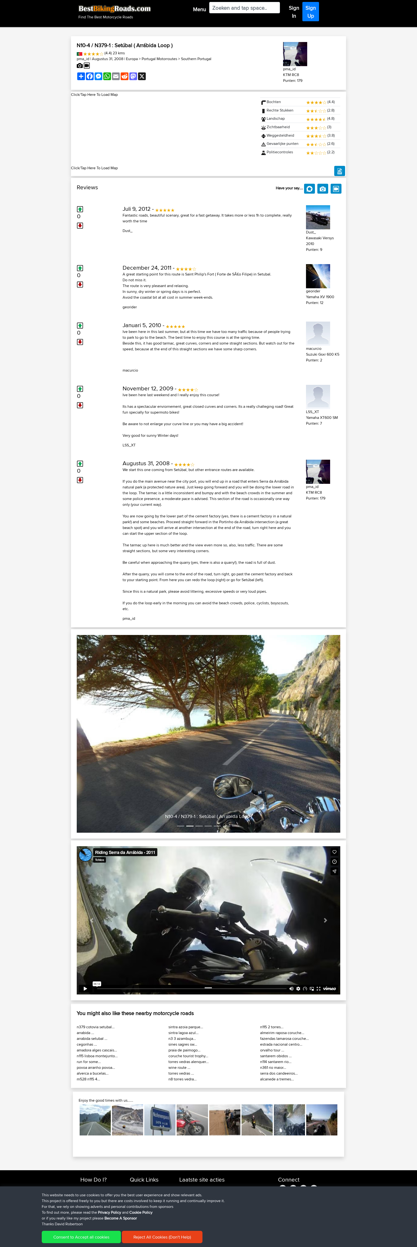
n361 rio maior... (273, 1018)
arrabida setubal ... (92, 989)
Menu (199, 9)
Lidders (185, 1144)
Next (344, 1070)
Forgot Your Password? (98, 1155)
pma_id (83, 59)
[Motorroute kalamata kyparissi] (289, 1070)
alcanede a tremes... (277, 1029)
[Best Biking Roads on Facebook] (282, 1138)
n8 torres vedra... (182, 1029)
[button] (96, 709)
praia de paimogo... (184, 1000)
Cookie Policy (141, 1212)
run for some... (89, 1012)
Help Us (136, 1167)
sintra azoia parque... (185, 977)
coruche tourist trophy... (188, 1006)
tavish (184, 1161)
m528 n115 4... (88, 1029)
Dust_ (127, 230)
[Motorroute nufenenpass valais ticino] (159, 1070)
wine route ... (179, 1018)
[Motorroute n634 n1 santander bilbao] (95, 1070)
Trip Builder (139, 1149)
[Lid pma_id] (295, 53)
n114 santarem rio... (276, 1012)
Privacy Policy (109, 1212)
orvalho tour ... (272, 1000)
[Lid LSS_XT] (318, 396)
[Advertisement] (162, 131)
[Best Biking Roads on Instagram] (314, 1138)
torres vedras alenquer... (188, 1012)
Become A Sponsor (95, 1161)
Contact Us (138, 1161)
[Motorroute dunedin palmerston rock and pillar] (127, 1070)
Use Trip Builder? (93, 1144)
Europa (132, 59)
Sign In (294, 12)
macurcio (130, 370)
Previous (72, 1070)
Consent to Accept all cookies (81, 1237)
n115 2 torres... (272, 977)
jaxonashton (189, 1138)
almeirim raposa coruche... (282, 983)
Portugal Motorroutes (159, 59)
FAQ (83, 1167)
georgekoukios (191, 1167)
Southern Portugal (196, 59)
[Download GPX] (339, 171)
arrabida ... (85, 983)
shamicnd (187, 1149)
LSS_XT (129, 445)
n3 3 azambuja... (182, 989)
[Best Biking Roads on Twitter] (293, 1138)
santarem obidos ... (276, 1006)
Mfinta (184, 1155)
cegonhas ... (87, 995)
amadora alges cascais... (97, 1000)
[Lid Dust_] (318, 216)
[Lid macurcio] (318, 333)
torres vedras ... (181, 1024)
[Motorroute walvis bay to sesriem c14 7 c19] (224, 1070)
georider (130, 307)
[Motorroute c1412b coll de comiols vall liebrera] (321, 1070)
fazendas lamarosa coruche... (284, 989)
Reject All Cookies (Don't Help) (162, 1237)
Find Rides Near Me (95, 1138)
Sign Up (311, 12)
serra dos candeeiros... (279, 1024)
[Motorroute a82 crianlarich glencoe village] (257, 1070)
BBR (231, 1138)
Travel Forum (140, 1144)
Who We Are (139, 1155)
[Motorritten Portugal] (79, 53)
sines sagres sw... (182, 995)
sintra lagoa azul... (183, 983)
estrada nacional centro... (281, 995)
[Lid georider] (318, 275)
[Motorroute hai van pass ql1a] (192, 1070)
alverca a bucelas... (93, 1024)
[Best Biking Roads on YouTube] (303, 1138)
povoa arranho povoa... (96, 1018)
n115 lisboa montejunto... (97, 1006)
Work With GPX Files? (97, 1149)
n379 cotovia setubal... (96, 977)
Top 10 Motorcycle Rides (149, 1138)
